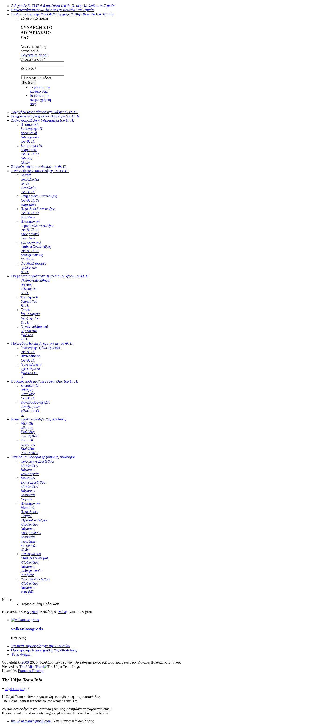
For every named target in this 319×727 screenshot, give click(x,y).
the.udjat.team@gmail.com (31, 721)
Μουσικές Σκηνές (33, 488)
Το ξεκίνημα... (21, 654)
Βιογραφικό (45, 116)
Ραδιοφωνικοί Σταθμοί (34, 564)
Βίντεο (30, 358)
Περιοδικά (38, 213)
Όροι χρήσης (44, 650)
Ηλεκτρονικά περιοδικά (37, 229)
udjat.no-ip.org (15, 689)
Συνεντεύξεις (40, 171)
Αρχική (44, 112)
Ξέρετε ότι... (30, 316)
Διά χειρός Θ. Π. (63, 6)
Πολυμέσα (42, 343)
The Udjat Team (31, 667)
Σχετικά (40, 646)
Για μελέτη (50, 276)
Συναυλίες (30, 391)
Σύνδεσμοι (43, 457)
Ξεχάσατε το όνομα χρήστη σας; (40, 100)
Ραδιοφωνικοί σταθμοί (36, 250)
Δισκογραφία (42, 120)
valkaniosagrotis (27, 628)
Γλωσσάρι (35, 286)
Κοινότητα (38, 419)
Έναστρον (30, 301)
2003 (25, 662)
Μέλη (29, 429)
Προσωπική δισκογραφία (31, 133)
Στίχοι (39, 167)
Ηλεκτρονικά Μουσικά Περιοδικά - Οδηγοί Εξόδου (34, 526)
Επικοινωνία (52, 10)
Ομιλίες (33, 267)
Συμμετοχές (31, 154)
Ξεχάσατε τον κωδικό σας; (40, 89)
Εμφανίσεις (44, 381)
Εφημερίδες (39, 200)
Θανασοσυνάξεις (35, 408)
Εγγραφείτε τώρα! (34, 55)
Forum (29, 446)
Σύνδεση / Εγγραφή (62, 14)
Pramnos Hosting (30, 671)
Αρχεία (31, 370)
